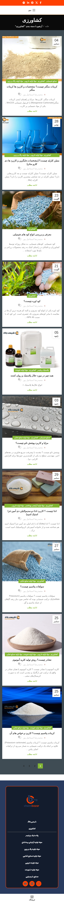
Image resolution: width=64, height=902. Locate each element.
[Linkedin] (32, 883)
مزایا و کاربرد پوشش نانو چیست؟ (32, 443)
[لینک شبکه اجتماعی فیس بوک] (40, 2)
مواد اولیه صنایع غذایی (22, 438)
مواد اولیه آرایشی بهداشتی (35, 506)
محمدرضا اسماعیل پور (33, 94)
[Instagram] (38, 883)
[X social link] (37, 2)
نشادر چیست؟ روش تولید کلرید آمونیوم (32, 660)
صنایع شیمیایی (51, 81)
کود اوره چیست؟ (32, 301)
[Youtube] (25, 883)
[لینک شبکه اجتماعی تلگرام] (24, 2)
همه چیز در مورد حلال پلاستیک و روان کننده (32, 375)
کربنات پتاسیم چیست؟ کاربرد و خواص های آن (32, 733)
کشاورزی (41, 81)
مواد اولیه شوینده (21, 370)
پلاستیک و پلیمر (43, 370)
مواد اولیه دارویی (30, 81)
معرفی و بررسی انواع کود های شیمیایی (32, 234)
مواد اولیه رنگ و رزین (15, 81)
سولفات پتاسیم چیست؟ (32, 586)
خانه (47, 26)
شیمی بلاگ (32, 822)
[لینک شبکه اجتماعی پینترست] (32, 2)
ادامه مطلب (32, 111)
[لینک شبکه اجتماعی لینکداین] (28, 2)
